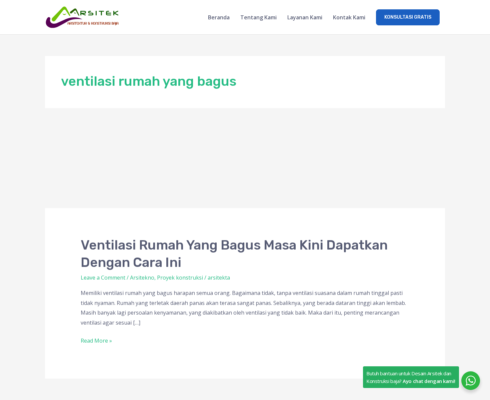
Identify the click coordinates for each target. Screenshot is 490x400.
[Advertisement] (245, 158)
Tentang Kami (258, 17)
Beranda (219, 17)
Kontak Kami (349, 17)
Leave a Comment (103, 277)
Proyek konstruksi (180, 277)
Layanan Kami (304, 17)
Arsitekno (142, 277)
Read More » (96, 340)
